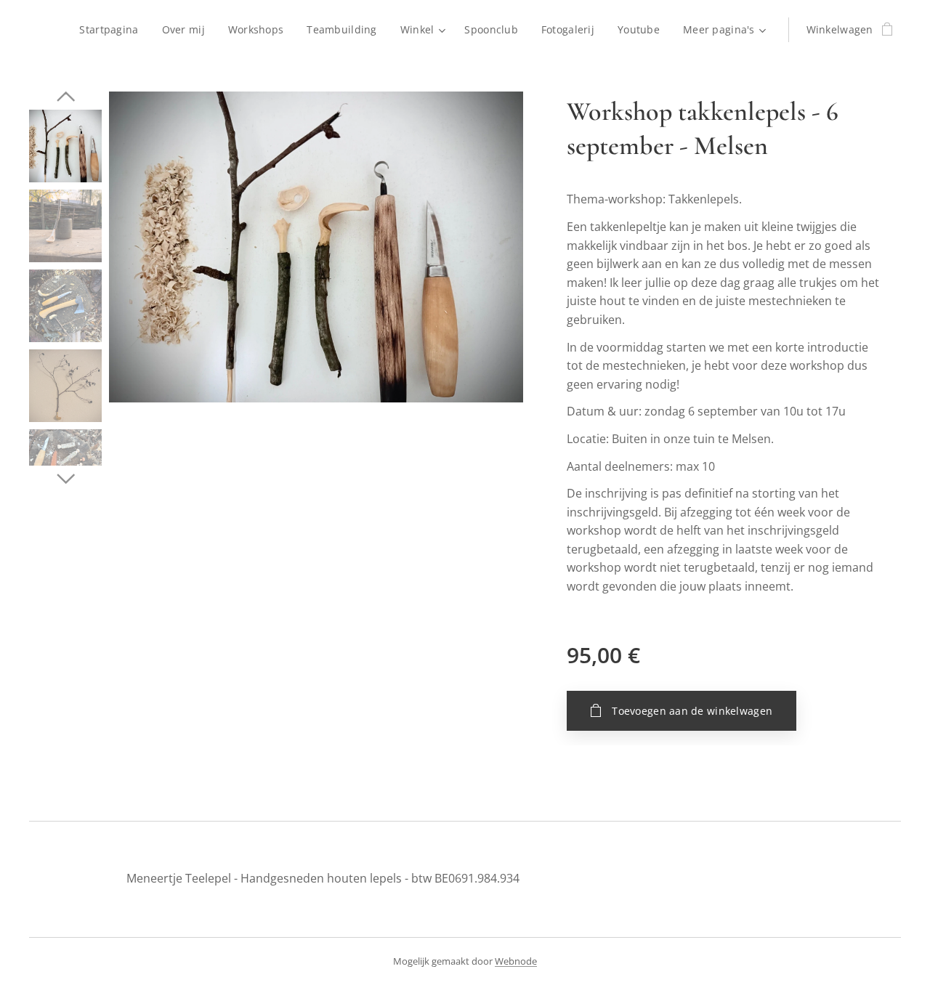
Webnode (516, 961)
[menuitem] (113, 30)
